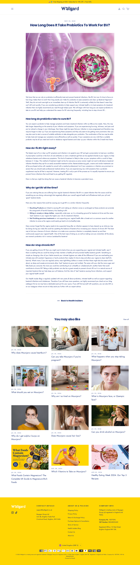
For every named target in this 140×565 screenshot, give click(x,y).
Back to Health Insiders (72, 300)
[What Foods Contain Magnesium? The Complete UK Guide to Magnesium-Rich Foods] (30, 457)
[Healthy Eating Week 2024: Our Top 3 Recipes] (110, 457)
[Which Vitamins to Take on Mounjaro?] (70, 455)
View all (126, 319)
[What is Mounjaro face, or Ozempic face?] (110, 378)
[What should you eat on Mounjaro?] (30, 376)
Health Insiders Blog (74, 528)
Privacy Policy (72, 514)
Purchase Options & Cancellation (78, 521)
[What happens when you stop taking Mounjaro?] (110, 338)
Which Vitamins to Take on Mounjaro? (68, 471)
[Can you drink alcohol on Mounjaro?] (110, 415)
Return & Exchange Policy (76, 517)
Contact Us (71, 532)
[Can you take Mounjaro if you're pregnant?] (70, 338)
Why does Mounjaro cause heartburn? (29, 352)
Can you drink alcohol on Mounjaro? (108, 431)
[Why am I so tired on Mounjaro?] (70, 378)
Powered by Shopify (70, 558)
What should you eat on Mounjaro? (27, 392)
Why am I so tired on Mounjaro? (66, 396)
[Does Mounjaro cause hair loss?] (70, 417)
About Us (71, 535)
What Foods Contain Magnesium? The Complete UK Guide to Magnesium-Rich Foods (29, 479)
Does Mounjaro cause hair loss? (66, 435)
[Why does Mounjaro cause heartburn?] (30, 336)
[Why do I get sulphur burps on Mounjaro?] (30, 417)
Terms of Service (73, 525)
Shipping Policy (73, 510)
